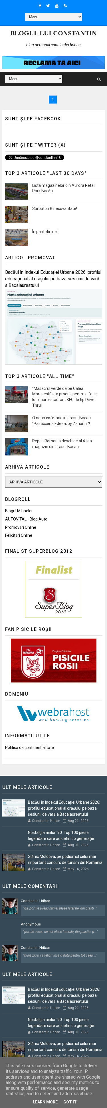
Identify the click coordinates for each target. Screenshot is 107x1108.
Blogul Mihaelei (18, 511)
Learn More (45, 1102)
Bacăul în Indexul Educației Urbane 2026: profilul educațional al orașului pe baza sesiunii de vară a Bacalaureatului (53, 279)
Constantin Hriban (35, 901)
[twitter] (48, 5)
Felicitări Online (18, 535)
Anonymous (31, 924)
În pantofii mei (45, 231)
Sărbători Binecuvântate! (54, 208)
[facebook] (40, 5)
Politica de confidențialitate (29, 747)
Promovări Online (20, 527)
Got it (70, 1102)
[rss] (65, 5)
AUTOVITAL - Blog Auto (26, 519)
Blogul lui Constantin (53, 33)
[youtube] (57, 5)
